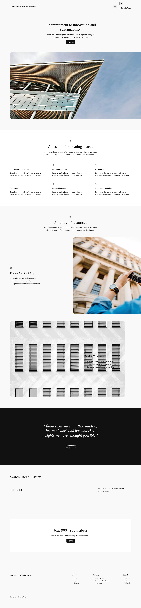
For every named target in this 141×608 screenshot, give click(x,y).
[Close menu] (121, 3)
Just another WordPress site (22, 6)
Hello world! (16, 490)
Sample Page (126, 8)
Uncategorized (104, 491)
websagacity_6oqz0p (118, 488)
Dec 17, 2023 (102, 488)
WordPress (23, 597)
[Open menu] (115, 6)
